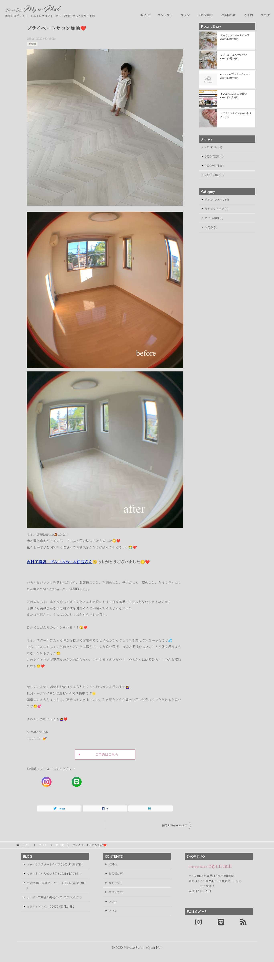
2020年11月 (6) (214, 166)
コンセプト (165, 15)
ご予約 (248, 15)
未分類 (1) (211, 227)
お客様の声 (228, 15)
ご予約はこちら (106, 754)
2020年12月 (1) (214, 156)
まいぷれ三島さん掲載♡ (233, 95)
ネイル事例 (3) (214, 218)
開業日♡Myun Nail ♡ (174, 825)
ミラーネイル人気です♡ (233, 56)
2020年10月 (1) (214, 175)
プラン (185, 15)
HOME (145, 15)
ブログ (265, 15)
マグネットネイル (235, 114)
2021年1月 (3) (213, 147)
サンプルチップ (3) (216, 209)
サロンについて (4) (217, 199)
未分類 (32, 44)
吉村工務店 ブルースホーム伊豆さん (59, 561)
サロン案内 (205, 15)
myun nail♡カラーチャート (235, 75)
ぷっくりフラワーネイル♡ (234, 37)
